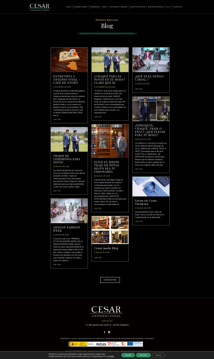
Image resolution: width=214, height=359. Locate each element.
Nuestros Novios (137, 7)
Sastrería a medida (118, 7)
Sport (104, 7)
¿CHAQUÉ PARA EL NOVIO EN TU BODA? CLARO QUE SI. (109, 79)
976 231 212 (107, 321)
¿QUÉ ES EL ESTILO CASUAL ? (149, 77)
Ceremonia (95, 7)
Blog (168, 7)
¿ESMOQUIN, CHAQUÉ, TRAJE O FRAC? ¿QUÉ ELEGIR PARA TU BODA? (150, 130)
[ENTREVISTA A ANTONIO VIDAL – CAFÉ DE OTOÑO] (69, 59)
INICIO (69, 7)
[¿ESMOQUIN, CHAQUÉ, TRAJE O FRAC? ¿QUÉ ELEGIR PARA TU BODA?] (151, 109)
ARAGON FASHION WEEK (66, 228)
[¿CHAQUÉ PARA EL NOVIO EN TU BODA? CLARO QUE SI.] (110, 59)
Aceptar (128, 355)
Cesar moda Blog (106, 248)
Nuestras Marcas (156, 7)
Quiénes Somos (80, 7)
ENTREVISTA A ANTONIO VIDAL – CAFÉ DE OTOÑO (66, 79)
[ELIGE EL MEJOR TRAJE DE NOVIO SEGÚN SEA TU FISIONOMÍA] (110, 141)
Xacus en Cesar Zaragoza (146, 202)
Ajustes (158, 355)
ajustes (111, 356)
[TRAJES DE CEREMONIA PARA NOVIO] (69, 139)
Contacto (178, 7)
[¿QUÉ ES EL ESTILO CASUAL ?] (151, 59)
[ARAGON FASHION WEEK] (69, 211)
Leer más (57, 119)
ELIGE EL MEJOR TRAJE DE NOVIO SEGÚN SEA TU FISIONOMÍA (106, 166)
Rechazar (143, 355)
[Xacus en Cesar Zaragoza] (151, 186)
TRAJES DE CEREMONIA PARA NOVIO (66, 159)
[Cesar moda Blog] (110, 230)
